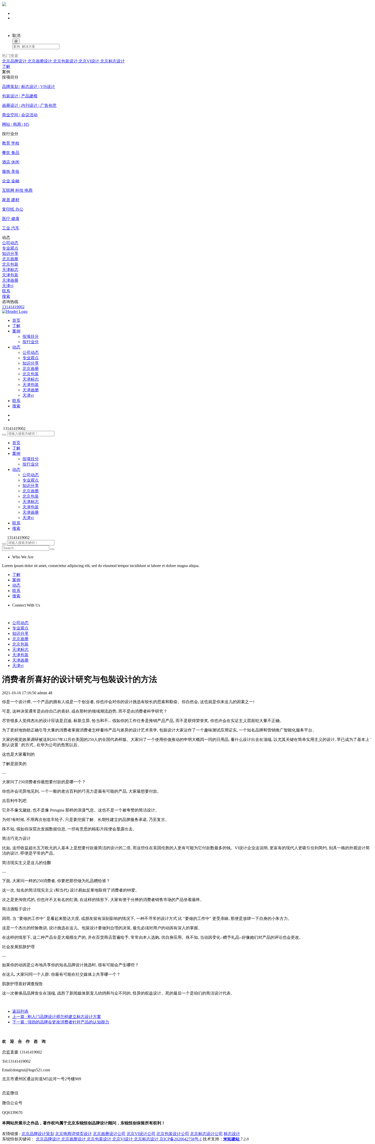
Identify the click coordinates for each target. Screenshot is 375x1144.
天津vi (7, 286)
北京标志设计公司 (206, 1134)
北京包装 (10, 264)
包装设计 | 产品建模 (20, 96)
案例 (16, 453)
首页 (16, 443)
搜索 (6, 296)
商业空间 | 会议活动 (20, 115)
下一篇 (60, 1022)
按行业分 (30, 342)
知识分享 (10, 253)
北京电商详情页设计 (73, 1134)
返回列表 (20, 1011)
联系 (6, 291)
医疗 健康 (10, 218)
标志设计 (232, 1134)
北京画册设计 (40, 61)
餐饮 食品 (10, 152)
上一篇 (56, 1016)
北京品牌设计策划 (37, 1134)
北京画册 (10, 259)
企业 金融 (10, 181)
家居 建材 (10, 200)
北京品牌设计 (15, 61)
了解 (6, 66)
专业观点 (10, 248)
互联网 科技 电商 (17, 190)
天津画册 (10, 280)
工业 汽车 (10, 228)
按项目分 (30, 336)
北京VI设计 (89, 61)
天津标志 (10, 269)
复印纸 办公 (12, 209)
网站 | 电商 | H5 (15, 124)
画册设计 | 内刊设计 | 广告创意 (29, 105)
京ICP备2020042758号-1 (180, 1139)
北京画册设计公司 (109, 1134)
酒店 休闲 (10, 162)
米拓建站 (232, 1139)
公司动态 (10, 243)
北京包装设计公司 (172, 1134)
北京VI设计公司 (141, 1134)
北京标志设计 (112, 61)
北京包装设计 (66, 61)
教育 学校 (10, 143)
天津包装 (10, 275)
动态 (16, 469)
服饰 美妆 (10, 171)
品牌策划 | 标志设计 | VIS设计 (28, 86)
